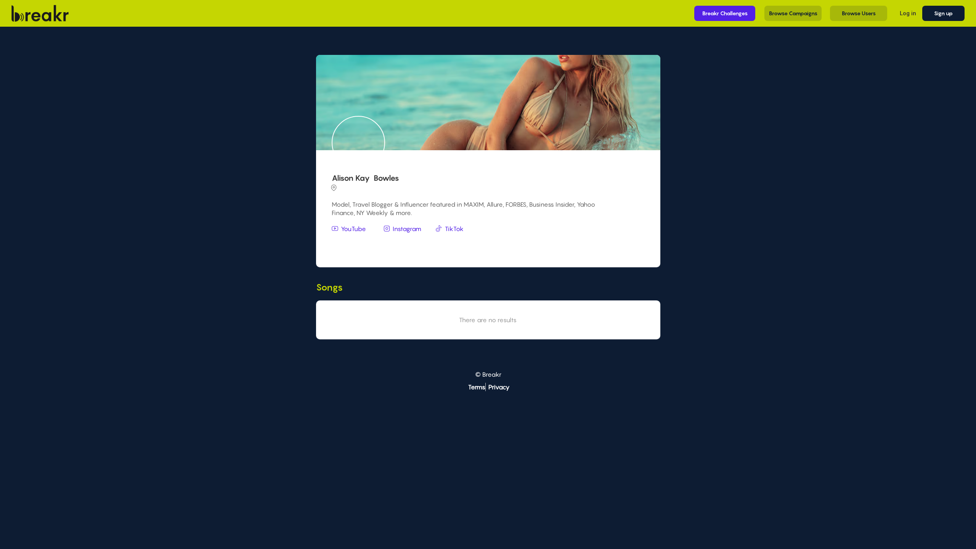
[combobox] (487, 243)
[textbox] (487, 243)
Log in (908, 13)
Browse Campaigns (793, 13)
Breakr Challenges (725, 13)
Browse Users (859, 13)
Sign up (943, 13)
